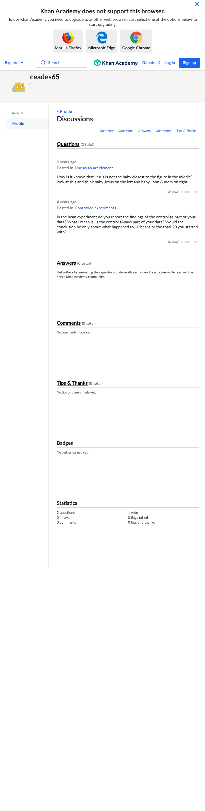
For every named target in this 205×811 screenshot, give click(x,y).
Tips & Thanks (186, 131)
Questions (126, 131)
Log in (169, 63)
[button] (19, 87)
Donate (149, 63)
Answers (144, 131)
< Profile (64, 112)
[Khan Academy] (116, 62)
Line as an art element (94, 168)
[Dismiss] (197, 4)
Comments (164, 131)
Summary (107, 131)
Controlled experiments (95, 208)
